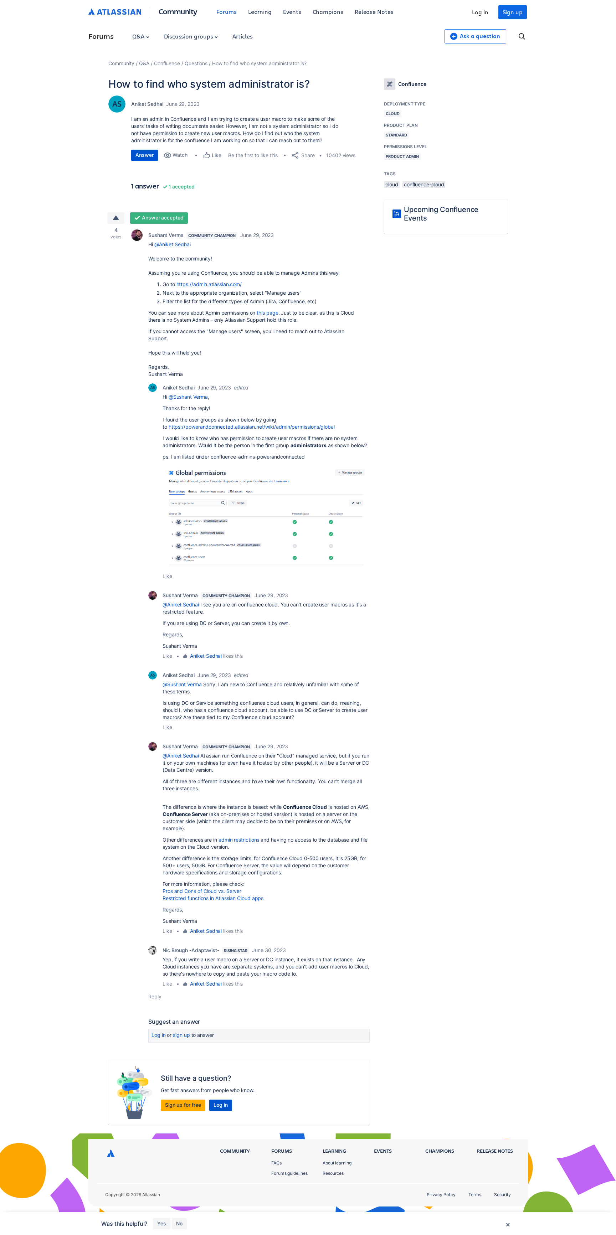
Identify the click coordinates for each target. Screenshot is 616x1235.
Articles (242, 36)
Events (292, 11)
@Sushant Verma (188, 397)
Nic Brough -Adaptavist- (191, 950)
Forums (226, 11)
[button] (266, 516)
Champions (328, 11)
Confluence (167, 63)
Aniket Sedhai (147, 104)
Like (167, 576)
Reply (154, 996)
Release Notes (374, 11)
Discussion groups (189, 36)
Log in (480, 12)
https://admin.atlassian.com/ (209, 284)
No (179, 1223)
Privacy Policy (441, 1194)
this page (267, 313)
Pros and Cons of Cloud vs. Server (202, 891)
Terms (474, 1194)
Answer (144, 155)
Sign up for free (183, 1105)
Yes (161, 1223)
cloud (391, 184)
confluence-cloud (424, 184)
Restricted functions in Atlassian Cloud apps (213, 898)
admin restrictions (239, 840)
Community (178, 11)
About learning (337, 1163)
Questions (196, 63)
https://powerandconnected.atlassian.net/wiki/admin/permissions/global (252, 427)
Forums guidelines (289, 1173)
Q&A (139, 36)
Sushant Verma (166, 235)
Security (502, 1194)
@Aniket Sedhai (172, 244)
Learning (260, 11)
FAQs (276, 1163)
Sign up (513, 12)
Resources (333, 1173)
